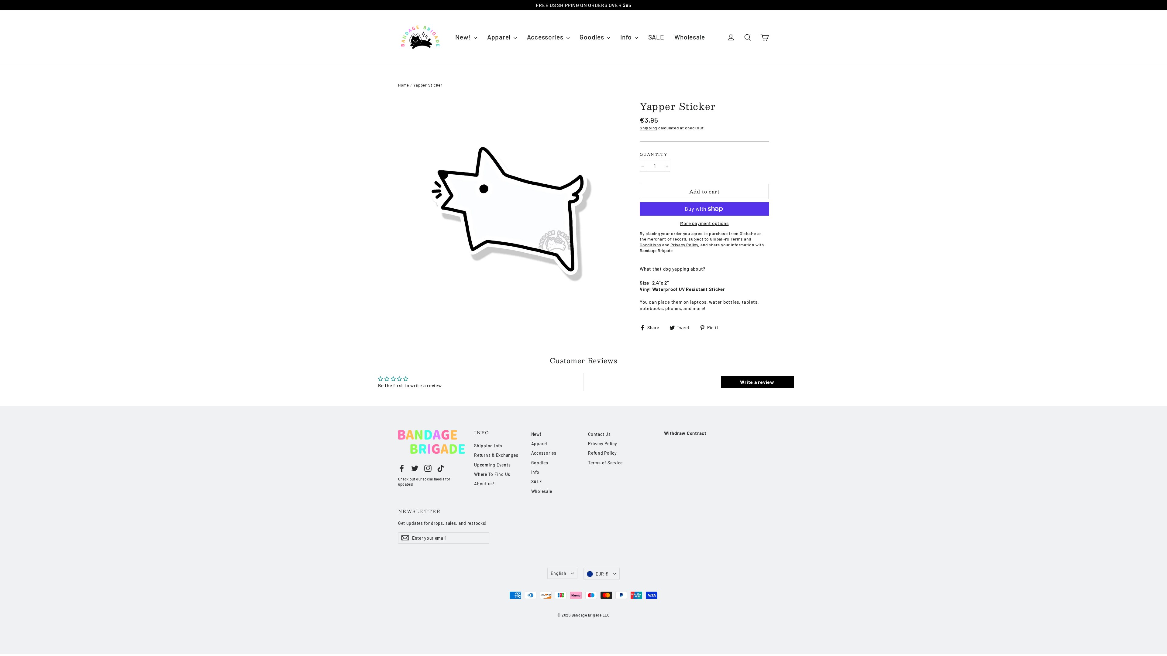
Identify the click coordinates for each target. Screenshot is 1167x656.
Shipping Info (488, 445)
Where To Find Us (492, 474)
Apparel (499, 37)
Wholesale (689, 37)
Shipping (648, 127)
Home (403, 85)
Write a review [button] (757, 382)
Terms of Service (605, 462)
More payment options (704, 223)
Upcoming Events (492, 464)
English (558, 573)
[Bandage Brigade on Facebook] (401, 468)
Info (626, 37)
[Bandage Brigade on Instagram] (428, 468)
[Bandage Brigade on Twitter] (414, 468)
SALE (656, 37)
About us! (484, 483)
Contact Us (599, 434)
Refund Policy (602, 453)
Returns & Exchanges (496, 455)
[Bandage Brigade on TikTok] (440, 468)
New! (463, 37)
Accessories (546, 37)
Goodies (592, 37)
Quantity (653, 154)
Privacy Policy (602, 443)
